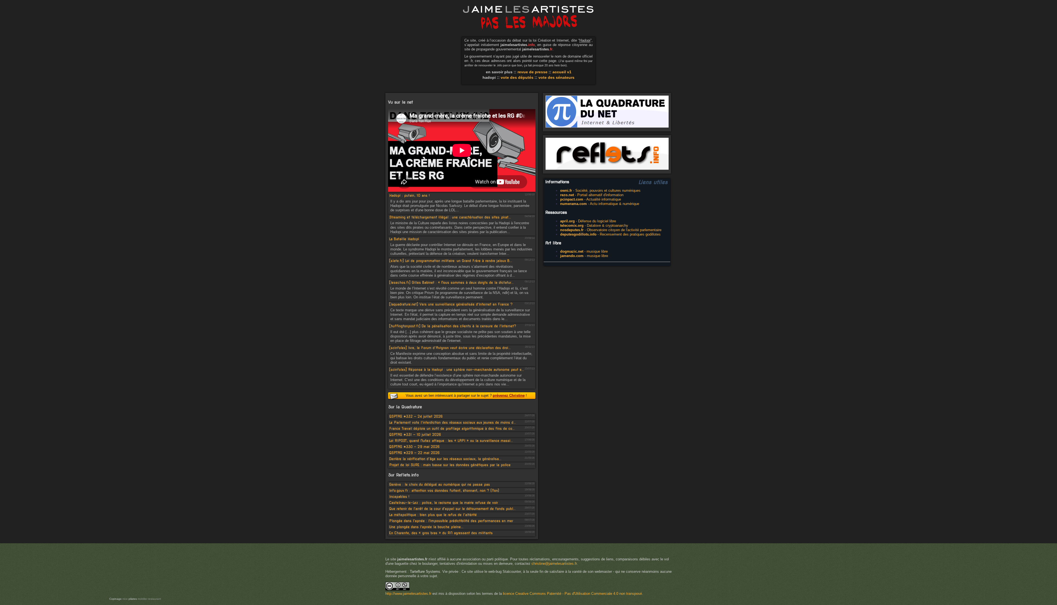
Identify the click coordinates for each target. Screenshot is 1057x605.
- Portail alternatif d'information (591, 195)
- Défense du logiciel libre (588, 221)
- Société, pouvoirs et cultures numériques (600, 190)
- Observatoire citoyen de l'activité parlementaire (610, 230)
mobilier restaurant (149, 598)
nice (125, 598)
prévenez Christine (509, 395)
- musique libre (584, 251)
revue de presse (532, 72)
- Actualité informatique (590, 199)
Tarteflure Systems (425, 571)
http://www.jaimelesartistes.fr (408, 594)
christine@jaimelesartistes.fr (554, 563)
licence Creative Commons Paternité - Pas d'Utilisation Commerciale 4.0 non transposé (572, 594)
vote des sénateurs (556, 77)
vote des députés (517, 77)
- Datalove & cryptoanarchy (594, 225)
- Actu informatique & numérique (599, 204)
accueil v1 (561, 72)
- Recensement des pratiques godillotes (610, 234)
